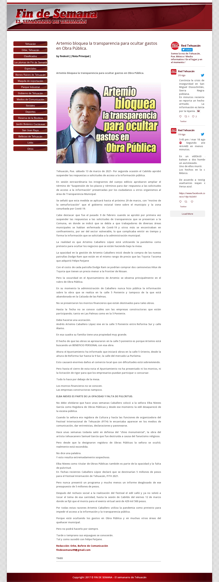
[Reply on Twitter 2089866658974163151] (181, 202)
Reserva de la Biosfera (30, 118)
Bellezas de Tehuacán (30, 136)
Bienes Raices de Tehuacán (30, 74)
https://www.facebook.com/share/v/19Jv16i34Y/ (195, 195)
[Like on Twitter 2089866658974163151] (193, 202)
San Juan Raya (30, 130)
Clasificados (30, 56)
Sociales (30, 105)
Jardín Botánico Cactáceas (30, 124)
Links (30, 142)
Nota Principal (80, 56)
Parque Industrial (30, 87)
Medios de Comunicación (30, 99)
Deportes (30, 111)
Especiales (30, 68)
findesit (64, 56)
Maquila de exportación (30, 81)
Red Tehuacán (186, 71)
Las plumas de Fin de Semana (30, 62)
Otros (30, 148)
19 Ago (181, 134)
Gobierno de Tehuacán (30, 93)
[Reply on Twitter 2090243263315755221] (181, 117)
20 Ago (181, 75)
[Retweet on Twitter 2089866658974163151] (187, 202)
